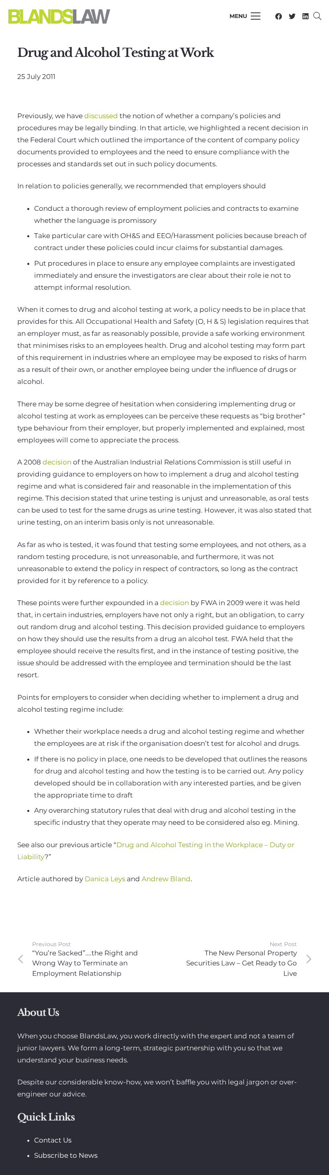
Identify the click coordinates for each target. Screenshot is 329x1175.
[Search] (317, 16)
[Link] (59, 16)
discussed (102, 116)
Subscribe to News (65, 1155)
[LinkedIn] (306, 16)
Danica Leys (106, 879)
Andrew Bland (166, 879)
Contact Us (52, 1140)
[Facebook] (278, 16)
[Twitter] (292, 16)
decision (58, 462)
